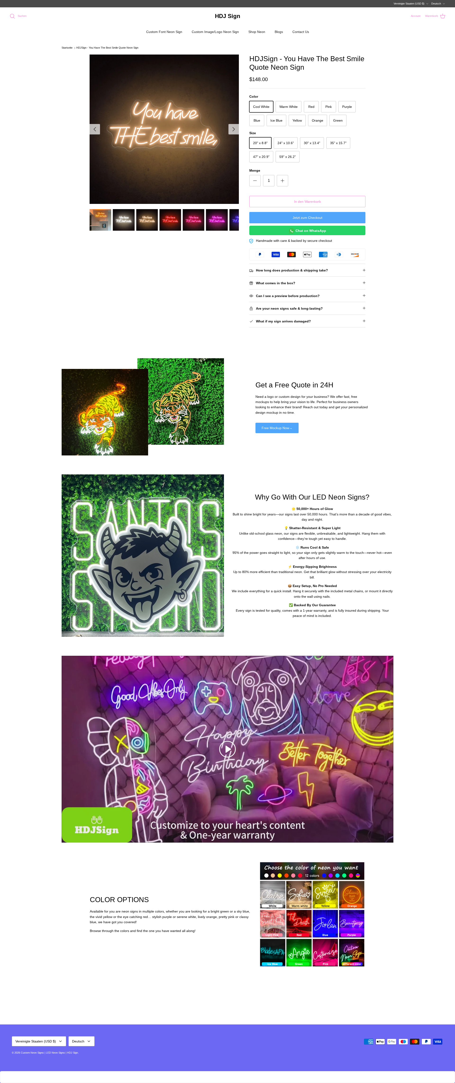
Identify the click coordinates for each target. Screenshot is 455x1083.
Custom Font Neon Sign (164, 32)
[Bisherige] (95, 129)
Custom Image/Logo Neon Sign (215, 32)
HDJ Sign (72, 1052)
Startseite (67, 47)
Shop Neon (256, 32)
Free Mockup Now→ (277, 428)
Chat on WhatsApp (310, 231)
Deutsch (436, 3)
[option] (164, 129)
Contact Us (300, 32)
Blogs (279, 32)
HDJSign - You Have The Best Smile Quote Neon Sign (107, 47)
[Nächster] (233, 129)
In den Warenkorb (307, 201)
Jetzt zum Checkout (307, 218)
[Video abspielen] (227, 749)
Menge (254, 170)
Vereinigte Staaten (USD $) (409, 3)
